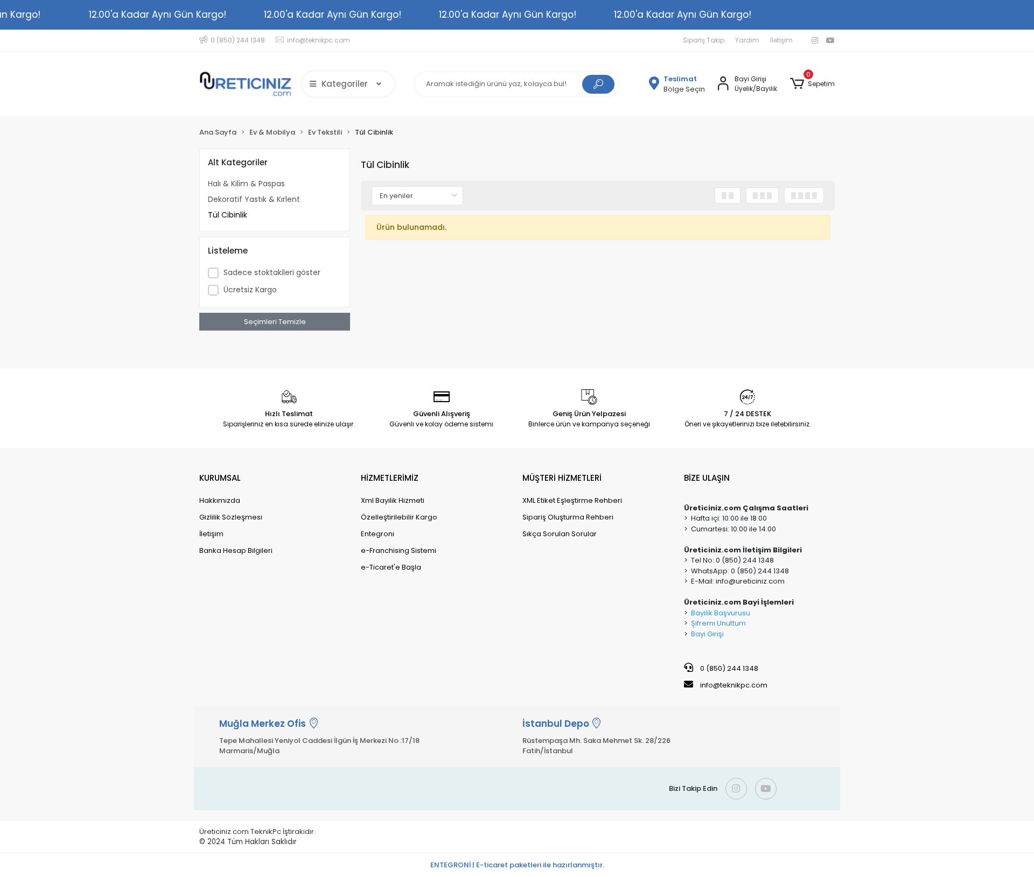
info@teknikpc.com (733, 685)
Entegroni (377, 534)
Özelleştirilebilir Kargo (399, 517)
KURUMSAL (220, 477)
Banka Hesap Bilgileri (236, 550)
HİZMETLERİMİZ (389, 477)
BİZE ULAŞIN (707, 477)
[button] (812, 84)
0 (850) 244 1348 (728, 668)
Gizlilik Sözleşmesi (230, 517)
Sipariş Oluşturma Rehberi (567, 517)
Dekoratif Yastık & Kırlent (254, 199)
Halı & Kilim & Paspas (246, 183)
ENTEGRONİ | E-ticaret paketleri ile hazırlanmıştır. (517, 865)
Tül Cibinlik (227, 214)
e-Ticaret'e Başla (391, 567)
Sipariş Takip (703, 40)
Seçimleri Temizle (275, 322)
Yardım (747, 40)
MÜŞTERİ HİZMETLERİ (562, 477)
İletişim (781, 40)
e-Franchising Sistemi (398, 550)
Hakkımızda (219, 500)
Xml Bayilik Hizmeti (392, 500)
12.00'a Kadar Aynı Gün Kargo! (157, 14)
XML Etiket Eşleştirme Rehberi (572, 500)
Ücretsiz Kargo (250, 289)
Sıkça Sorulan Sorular (559, 534)
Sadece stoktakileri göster (271, 272)
